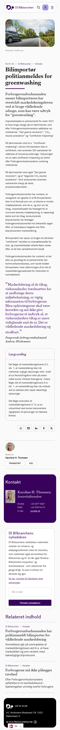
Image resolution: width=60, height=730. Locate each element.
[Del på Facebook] (44, 428)
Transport (15, 463)
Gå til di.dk (21, 706)
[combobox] (15, 726)
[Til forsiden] (19, 7)
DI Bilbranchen (24, 64)
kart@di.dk (35, 511)
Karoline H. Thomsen (16, 457)
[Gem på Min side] (21, 428)
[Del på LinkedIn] (36, 428)
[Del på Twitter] (51, 428)
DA (16, 726)
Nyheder (39, 64)
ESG (31, 463)
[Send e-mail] (28, 428)
